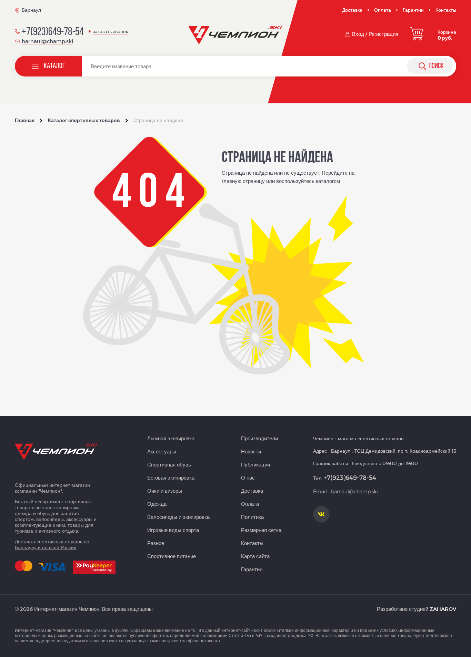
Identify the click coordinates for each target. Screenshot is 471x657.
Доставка (352, 10)
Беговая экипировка (170, 477)
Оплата (382, 10)
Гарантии (413, 10)
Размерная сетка (261, 530)
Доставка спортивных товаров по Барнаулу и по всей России (52, 544)
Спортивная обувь (169, 464)
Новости (251, 451)
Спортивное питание (171, 556)
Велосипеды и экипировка (178, 517)
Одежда (157, 504)
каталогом (328, 181)
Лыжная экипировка (170, 438)
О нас (248, 477)
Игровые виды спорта (173, 530)
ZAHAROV (443, 609)
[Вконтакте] (321, 514)
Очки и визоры (164, 490)
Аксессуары (161, 451)
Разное (155, 543)
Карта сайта (255, 556)
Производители (259, 438)
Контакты (445, 10)
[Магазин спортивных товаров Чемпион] (235, 35)
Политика (252, 517)
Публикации (255, 464)
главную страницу (243, 181)
